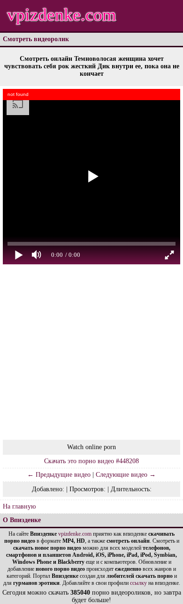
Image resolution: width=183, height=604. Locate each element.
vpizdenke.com (61, 14)
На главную (19, 506)
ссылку (138, 583)
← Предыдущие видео (59, 474)
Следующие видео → (126, 474)
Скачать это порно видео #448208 (91, 461)
